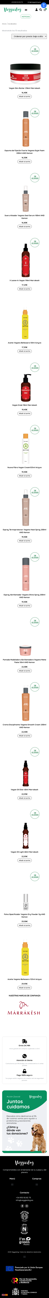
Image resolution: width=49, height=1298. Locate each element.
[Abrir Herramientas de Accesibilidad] (44, 5)
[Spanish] (6, 1295)
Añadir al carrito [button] (24, 96)
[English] (3, 1295)
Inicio (4, 24)
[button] (26, 10)
